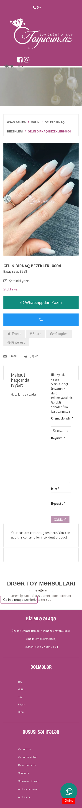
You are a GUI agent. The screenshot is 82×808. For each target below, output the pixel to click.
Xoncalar (23, 773)
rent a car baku (27, 789)
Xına (21, 712)
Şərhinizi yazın (19, 281)
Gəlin (35, 122)
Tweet (16, 333)
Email (13, 356)
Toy (20, 697)
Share (36, 333)
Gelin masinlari (27, 757)
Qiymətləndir (61, 418)
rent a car (24, 797)
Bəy (20, 682)
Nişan (21, 704)
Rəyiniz (58, 438)
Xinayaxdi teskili (28, 781)
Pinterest (17, 342)
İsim (55, 489)
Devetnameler (27, 765)
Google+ (61, 333)
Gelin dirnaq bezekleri (19, 599)
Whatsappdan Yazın (43, 302)
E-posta (58, 503)
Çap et (34, 356)
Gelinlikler (24, 749)
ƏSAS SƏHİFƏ (16, 122)
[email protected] (45, 638)
